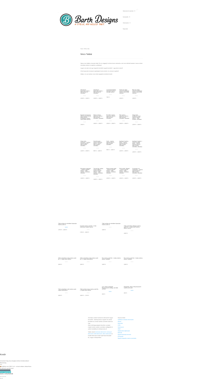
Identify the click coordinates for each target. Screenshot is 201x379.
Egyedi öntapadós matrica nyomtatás (127, 338)
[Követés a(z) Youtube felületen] (92, 342)
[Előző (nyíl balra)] (0, 378)
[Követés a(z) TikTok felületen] (102, 342)
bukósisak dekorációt (100, 332)
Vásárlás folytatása (5, 370)
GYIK (119, 325)
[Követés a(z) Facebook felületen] (89, 342)
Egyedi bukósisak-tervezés (124, 334)
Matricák (120, 332)
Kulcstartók (125, 17)
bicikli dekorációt (98, 333)
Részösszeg (3, 363)
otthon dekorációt (107, 333)
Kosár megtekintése (5, 372)
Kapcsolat (125, 28)
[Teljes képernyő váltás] (2, 376)
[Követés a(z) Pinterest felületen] (96, 342)
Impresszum (121, 327)
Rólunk (119, 321)
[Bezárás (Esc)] (5, 376)
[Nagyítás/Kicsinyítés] (0, 376)
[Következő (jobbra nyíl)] (2, 378)
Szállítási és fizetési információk (125, 319)
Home (81, 48)
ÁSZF (119, 329)
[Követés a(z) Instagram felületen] (99, 342)
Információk (126, 23)
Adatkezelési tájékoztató (124, 330)
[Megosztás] (3, 376)
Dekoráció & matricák (128, 11)
